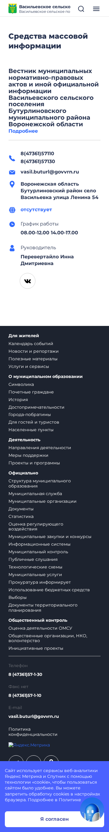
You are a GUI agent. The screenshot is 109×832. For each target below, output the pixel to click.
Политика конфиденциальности (33, 732)
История (18, 399)
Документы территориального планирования (43, 607)
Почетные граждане (31, 392)
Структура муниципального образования (39, 483)
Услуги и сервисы (28, 366)
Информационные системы (39, 544)
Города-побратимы (29, 414)
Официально (23, 473)
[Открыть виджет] (92, 809)
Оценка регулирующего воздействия (35, 526)
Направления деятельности (39, 447)
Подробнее (23, 131)
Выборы (17, 597)
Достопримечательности (36, 407)
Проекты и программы (34, 463)
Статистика (21, 516)
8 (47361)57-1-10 (24, 695)
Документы (21, 509)
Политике (70, 799)
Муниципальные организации (42, 501)
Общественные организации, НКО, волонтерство (47, 638)
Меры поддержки (28, 455)
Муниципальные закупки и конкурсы (49, 536)
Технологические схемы (35, 567)
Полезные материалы (33, 359)
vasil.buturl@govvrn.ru (33, 716)
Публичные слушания (33, 559)
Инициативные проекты (35, 648)
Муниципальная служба (35, 493)
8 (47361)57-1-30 (25, 674)
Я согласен (54, 819)
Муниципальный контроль (38, 551)
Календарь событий (30, 343)
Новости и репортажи (33, 351)
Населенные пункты (31, 429)
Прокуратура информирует (39, 582)
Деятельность (24, 439)
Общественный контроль (37, 620)
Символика (21, 384)
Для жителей (23, 335)
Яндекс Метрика (23, 776)
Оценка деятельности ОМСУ (40, 628)
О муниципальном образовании (45, 376)
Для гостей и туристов (33, 422)
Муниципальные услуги (35, 574)
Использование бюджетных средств (49, 590)
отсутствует (36, 209)
